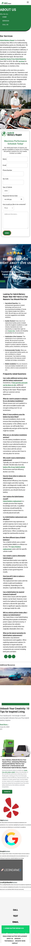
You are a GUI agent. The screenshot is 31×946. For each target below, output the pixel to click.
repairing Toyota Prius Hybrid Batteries (13, 59)
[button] (15, 379)
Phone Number (7, 170)
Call (15, 910)
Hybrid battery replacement (12, 501)
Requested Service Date (10, 196)
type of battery (16, 547)
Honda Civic (11, 331)
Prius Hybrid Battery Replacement (15, 936)
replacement (7, 549)
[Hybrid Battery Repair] (6, 3)
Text (15, 916)
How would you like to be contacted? (14, 204)
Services (18, 938)
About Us (10, 938)
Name (5, 159)
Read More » (4, 724)
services (21, 61)
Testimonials (8, 941)
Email (5, 165)
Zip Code (5, 179)
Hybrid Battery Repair (7, 40)
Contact (15, 943)
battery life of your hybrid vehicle (14, 467)
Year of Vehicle (7, 187)
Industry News (20, 941)
